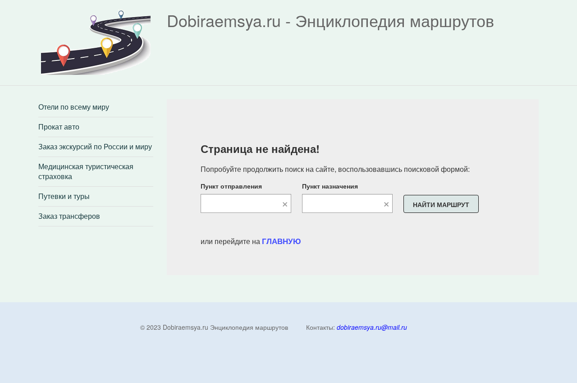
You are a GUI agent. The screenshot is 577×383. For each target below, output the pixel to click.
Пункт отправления (231, 185)
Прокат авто (58, 127)
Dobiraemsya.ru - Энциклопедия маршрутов (330, 20)
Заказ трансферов (69, 216)
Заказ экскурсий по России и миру (95, 147)
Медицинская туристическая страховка (85, 172)
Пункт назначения (330, 185)
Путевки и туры (64, 196)
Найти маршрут (441, 204)
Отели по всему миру (73, 107)
